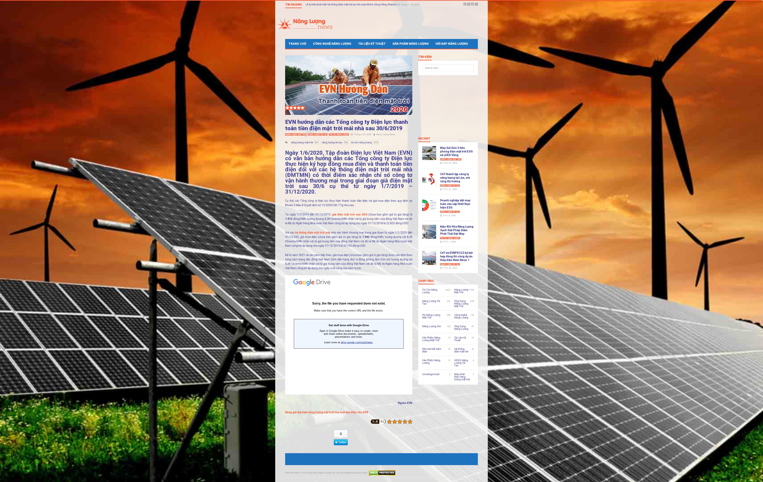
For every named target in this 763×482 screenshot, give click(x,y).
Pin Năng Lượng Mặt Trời (431, 316)
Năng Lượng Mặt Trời (296, 135)
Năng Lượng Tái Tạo (317, 135)
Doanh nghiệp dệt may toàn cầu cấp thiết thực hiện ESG (455, 204)
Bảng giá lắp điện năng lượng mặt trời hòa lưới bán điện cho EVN (327, 412)
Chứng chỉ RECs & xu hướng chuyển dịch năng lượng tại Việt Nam (343, 4)
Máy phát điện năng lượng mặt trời (462, 377)
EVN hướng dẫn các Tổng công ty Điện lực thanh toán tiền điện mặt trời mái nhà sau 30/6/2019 (346, 125)
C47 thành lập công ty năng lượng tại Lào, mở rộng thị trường (455, 178)
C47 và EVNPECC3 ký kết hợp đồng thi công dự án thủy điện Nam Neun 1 (456, 256)
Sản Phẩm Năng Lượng (410, 44)
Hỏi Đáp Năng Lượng (452, 44)
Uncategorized (430, 374)
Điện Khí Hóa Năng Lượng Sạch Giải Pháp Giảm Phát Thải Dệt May (456, 230)
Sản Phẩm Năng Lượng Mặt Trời (431, 338)
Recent (424, 138)
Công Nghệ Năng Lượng (332, 44)
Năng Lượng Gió (431, 326)
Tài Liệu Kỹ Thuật (372, 44)
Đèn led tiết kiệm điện (431, 350)
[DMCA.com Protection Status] (382, 472)
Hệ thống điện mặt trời (461, 350)
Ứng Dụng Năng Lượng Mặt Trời (461, 303)
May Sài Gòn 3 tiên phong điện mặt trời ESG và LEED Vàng (456, 151)
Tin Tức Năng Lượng (339, 135)
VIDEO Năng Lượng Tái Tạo (461, 363)
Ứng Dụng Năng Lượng (461, 327)
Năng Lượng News (385, 134)
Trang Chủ (297, 44)
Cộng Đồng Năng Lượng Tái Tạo (323, 472)
